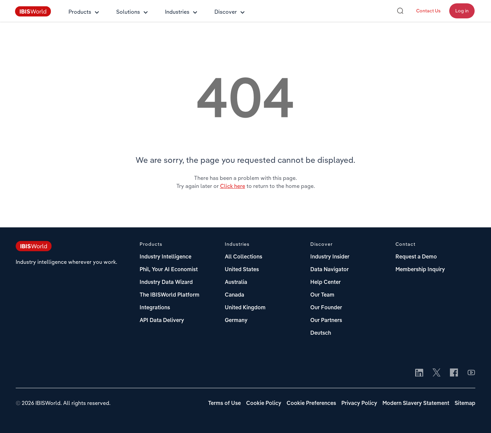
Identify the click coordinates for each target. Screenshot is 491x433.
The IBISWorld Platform (169, 295)
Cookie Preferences (311, 403)
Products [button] (79, 11)
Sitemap (465, 403)
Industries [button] (177, 11)
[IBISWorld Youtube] (471, 373)
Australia (236, 282)
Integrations (155, 308)
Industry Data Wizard (166, 282)
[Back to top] (476, 418)
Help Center (325, 282)
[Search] (400, 10)
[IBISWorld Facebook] (454, 373)
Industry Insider (329, 257)
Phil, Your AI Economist (169, 270)
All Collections (243, 257)
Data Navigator (329, 270)
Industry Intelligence (165, 257)
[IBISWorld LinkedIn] (419, 373)
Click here (232, 186)
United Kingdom (245, 308)
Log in (462, 11)
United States (242, 270)
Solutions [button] (128, 11)
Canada (234, 295)
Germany (236, 320)
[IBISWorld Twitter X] (437, 373)
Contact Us (428, 11)
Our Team (322, 295)
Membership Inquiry (420, 270)
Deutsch (320, 333)
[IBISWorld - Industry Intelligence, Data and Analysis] (33, 14)
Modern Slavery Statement (415, 403)
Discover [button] (225, 11)
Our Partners (326, 320)
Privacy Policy (359, 403)
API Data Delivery (162, 320)
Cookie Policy (263, 403)
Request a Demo (416, 257)
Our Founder (326, 308)
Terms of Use (224, 403)
